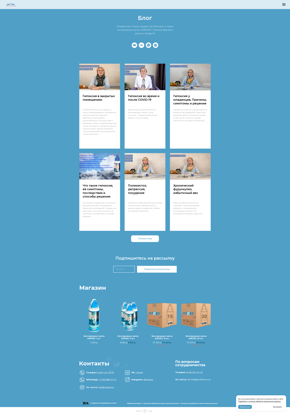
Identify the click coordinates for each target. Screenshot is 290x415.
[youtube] (134, 45)
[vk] (141, 45)
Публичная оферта (134, 403)
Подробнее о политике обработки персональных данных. (259, 401)
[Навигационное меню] (283, 4)
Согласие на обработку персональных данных (199, 403)
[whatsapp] (148, 45)
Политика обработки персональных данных (161, 403)
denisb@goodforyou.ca (193, 379)
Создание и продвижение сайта (103, 403)
